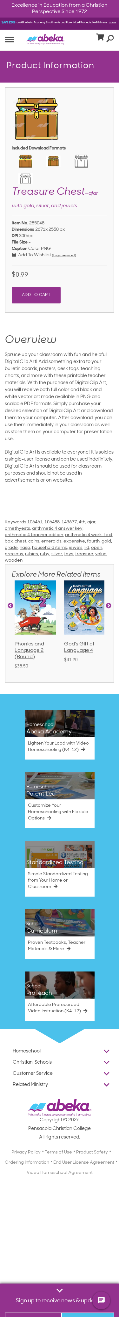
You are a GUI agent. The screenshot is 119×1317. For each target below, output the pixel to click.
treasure (84, 554)
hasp (25, 547)
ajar (91, 522)
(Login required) (64, 255)
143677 (69, 522)
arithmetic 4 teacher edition (34, 535)
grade (11, 547)
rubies (31, 554)
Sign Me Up (87, 1299)
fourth (93, 541)
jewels (76, 547)
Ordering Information (27, 1162)
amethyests (17, 528)
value (101, 554)
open (96, 547)
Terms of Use (58, 1152)
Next (108, 606)
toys (68, 554)
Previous (10, 606)
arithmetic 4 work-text (88, 535)
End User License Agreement (83, 1162)
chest (20, 541)
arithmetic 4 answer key (57, 528)
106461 (35, 522)
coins (33, 541)
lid (86, 547)
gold (106, 541)
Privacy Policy (26, 1152)
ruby (45, 554)
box (9, 541)
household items (49, 547)
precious (14, 554)
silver (56, 554)
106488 (52, 522)
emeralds (51, 541)
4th (82, 522)
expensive (74, 541)
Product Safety (92, 1152)
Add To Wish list (33, 255)
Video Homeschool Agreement (60, 1172)
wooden (14, 560)
